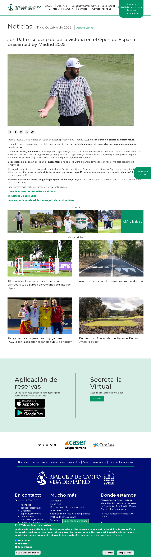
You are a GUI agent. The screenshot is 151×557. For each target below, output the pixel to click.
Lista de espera (131, 13)
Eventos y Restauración (61, 9)
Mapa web (55, 504)
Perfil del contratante (131, 7)
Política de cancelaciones (63, 517)
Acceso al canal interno (94, 462)
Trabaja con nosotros (69, 462)
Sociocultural (108, 6)
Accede (97, 398)
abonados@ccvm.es (31, 507)
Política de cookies (59, 510)
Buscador (131, 4)
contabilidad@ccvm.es (32, 519)
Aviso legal (55, 500)
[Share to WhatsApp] (10, 132)
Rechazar (108, 553)
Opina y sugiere (40, 462)
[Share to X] (21, 132)
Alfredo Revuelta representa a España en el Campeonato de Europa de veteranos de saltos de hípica (39, 285)
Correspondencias (101, 9)
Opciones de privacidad (75, 521)
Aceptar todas (125, 553)
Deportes (62, 6)
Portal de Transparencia (121, 462)
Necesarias (24, 540)
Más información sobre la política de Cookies (99, 535)
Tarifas (53, 462)
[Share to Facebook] (15, 132)
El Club (48, 6)
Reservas (131, 10)
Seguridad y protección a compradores (70, 513)
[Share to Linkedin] (27, 132)
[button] (19, 221)
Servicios (83, 9)
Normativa (23, 462)
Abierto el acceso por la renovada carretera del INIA (111, 281)
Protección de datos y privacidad (67, 507)
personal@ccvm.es (40, 522)
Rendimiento (25, 547)
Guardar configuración (27, 553)
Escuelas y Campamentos (85, 6)
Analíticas (23, 543)
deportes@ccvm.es (31, 513)
